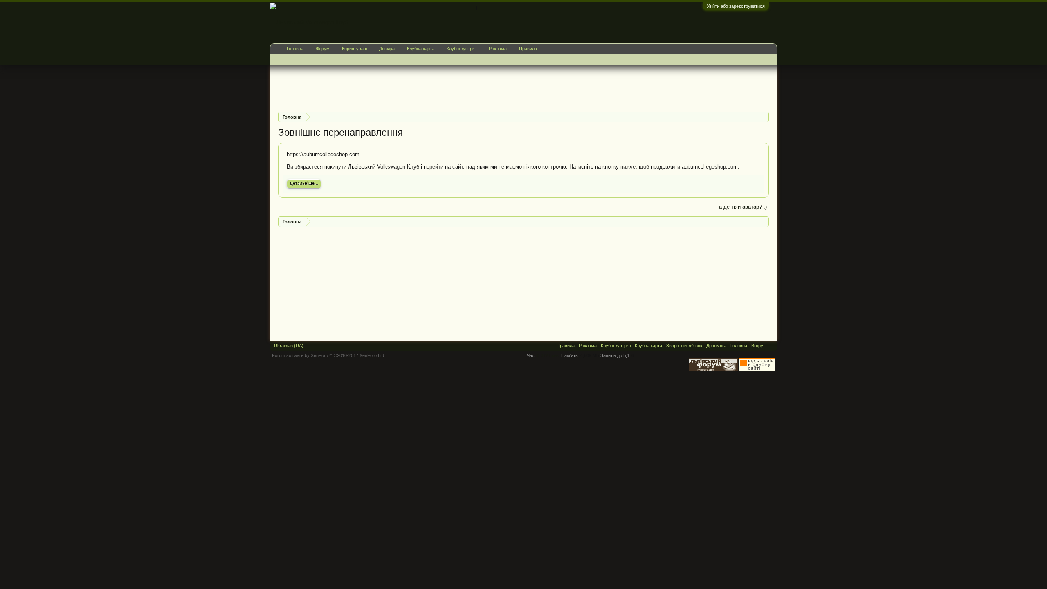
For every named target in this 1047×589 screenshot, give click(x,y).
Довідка (387, 48)
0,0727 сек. (548, 355)
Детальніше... (304, 183)
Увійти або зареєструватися (736, 6)
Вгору (757, 345)
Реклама (498, 48)
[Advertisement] (427, 87)
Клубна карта (420, 48)
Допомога (716, 345)
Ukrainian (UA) (288, 345)
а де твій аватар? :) (743, 207)
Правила (528, 48)
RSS (770, 345)
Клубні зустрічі (461, 48)
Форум (323, 48)
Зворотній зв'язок (684, 345)
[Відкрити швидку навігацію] (763, 116)
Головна (295, 48)
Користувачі (354, 48)
